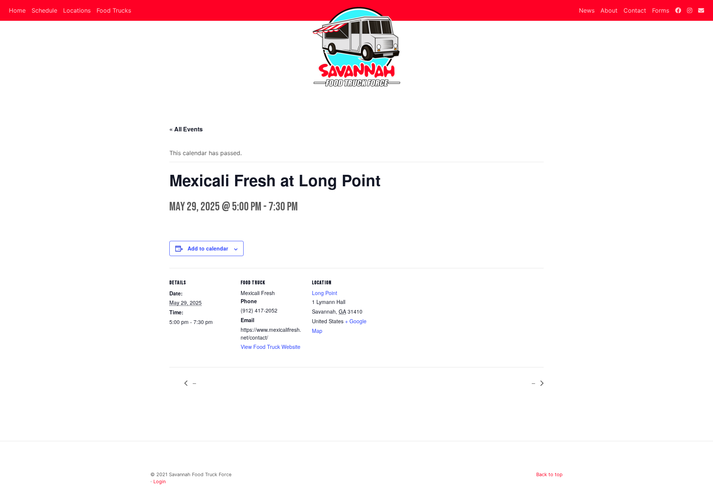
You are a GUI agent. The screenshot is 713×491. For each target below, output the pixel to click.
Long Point (324, 293)
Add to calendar (208, 248)
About (609, 10)
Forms (660, 10)
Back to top (549, 474)
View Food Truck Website (270, 346)
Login (159, 481)
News (587, 10)
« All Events (186, 129)
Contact (635, 10)
